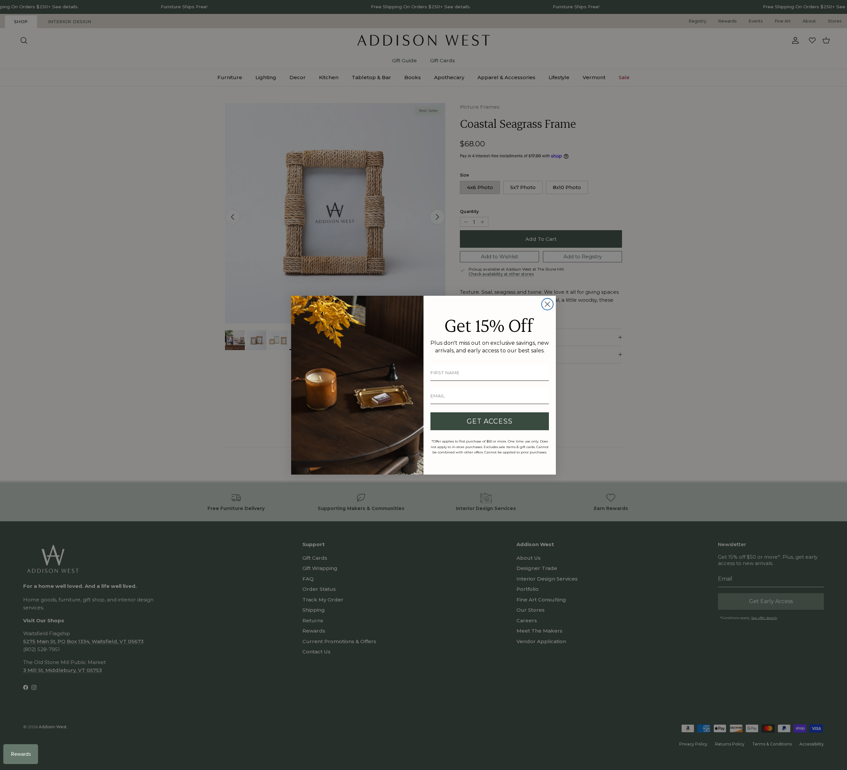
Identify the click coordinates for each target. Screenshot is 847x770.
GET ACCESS (490, 421)
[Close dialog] (547, 304)
